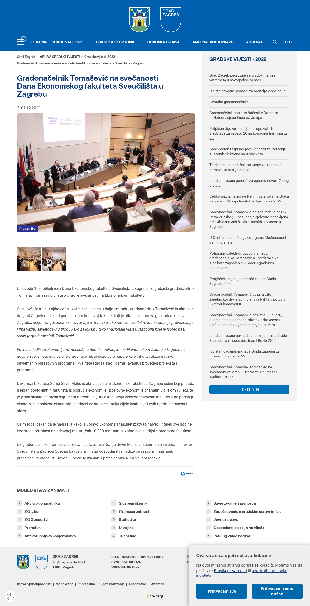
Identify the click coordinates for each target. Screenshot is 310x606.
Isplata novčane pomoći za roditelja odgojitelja (247, 91)
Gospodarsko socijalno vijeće (238, 528)
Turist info (127, 536)
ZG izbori (32, 511)
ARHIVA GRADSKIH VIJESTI (60, 57)
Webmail (157, 584)
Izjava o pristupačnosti (34, 584)
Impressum (86, 584)
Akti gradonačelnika (42, 503)
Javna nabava (225, 519)
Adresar (254, 42)
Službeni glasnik (133, 503)
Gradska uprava (163, 42)
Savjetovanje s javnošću (234, 503)
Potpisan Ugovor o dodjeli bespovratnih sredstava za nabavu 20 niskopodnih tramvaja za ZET (248, 133)
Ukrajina (126, 528)
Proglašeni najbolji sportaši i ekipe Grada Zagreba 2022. (242, 281)
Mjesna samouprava (213, 42)
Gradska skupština (115, 42)
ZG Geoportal (36, 519)
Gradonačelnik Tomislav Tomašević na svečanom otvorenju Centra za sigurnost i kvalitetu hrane (243, 372)
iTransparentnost (134, 511)
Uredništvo (137, 584)
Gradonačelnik (67, 42)
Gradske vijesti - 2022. (100, 57)
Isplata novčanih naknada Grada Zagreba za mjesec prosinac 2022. (244, 353)
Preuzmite (27, 228)
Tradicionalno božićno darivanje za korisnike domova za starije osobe (245, 167)
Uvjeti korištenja (111, 584)
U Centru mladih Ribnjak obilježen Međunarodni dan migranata (247, 240)
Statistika (127, 519)
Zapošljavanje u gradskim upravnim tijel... (249, 511)
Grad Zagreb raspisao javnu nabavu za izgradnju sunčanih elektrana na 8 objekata (247, 151)
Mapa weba (64, 584)
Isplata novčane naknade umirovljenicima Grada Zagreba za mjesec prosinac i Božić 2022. (248, 338)
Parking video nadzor (231, 536)
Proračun (32, 528)
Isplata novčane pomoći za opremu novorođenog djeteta (249, 183)
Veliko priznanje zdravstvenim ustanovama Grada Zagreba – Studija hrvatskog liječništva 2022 (249, 198)
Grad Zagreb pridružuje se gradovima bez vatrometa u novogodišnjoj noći (242, 77)
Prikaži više (249, 389)
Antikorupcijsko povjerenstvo (50, 536)
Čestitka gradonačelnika (229, 102)
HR (288, 42)
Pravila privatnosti (230, 570)
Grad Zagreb (26, 57)
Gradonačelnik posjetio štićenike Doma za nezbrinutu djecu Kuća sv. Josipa (243, 115)
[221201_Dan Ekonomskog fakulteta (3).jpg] (29, 258)
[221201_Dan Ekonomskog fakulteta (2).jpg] (54, 258)
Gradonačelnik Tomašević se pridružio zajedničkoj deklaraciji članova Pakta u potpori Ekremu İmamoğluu (247, 299)
